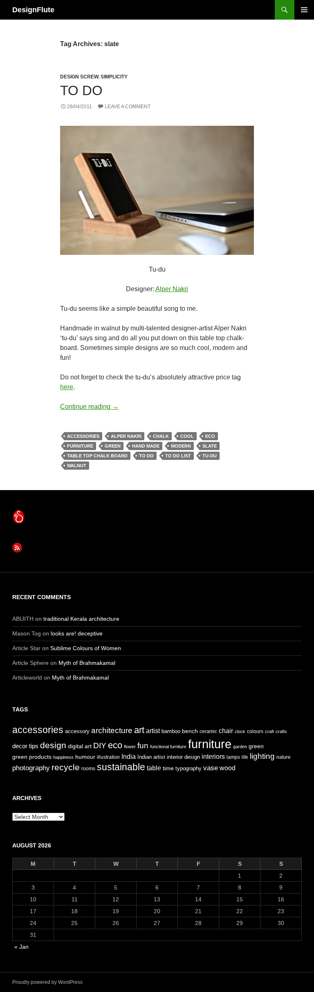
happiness (63, 757)
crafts (281, 731)
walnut (76, 465)
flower (130, 746)
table (154, 768)
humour (85, 756)
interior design (183, 757)
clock (240, 731)
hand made (145, 446)
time (168, 768)
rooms (88, 768)
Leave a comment (127, 106)
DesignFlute (33, 10)
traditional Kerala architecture (81, 618)
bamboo (170, 731)
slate (209, 446)
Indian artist (151, 757)
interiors (213, 756)
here (66, 386)
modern (181, 446)
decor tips (25, 745)
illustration (108, 757)
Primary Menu (304, 10)
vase (210, 768)
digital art (80, 746)
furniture (80, 446)
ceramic (208, 731)
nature (283, 757)
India (128, 756)
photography (31, 768)
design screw (79, 77)
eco (210, 436)
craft (269, 731)
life (245, 757)
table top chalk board (97, 455)
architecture (111, 730)
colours (255, 731)
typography (188, 768)
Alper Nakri (171, 288)
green (113, 446)
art (139, 730)
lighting (262, 756)
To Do (81, 90)
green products (32, 756)
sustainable (121, 767)
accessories (83, 436)
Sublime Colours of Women (85, 648)
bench (190, 731)
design (53, 745)
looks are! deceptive (77, 633)
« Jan (21, 946)
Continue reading (89, 406)
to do (146, 455)
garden (240, 746)
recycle (66, 767)
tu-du (209, 455)
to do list (178, 455)
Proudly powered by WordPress (47, 982)
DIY (99, 745)
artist (153, 730)
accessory (77, 731)
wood (228, 768)
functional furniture (168, 746)
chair (226, 730)
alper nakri (126, 436)
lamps (233, 757)
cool (187, 436)
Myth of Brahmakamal (86, 663)
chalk (161, 436)
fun (142, 745)
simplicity (114, 77)
